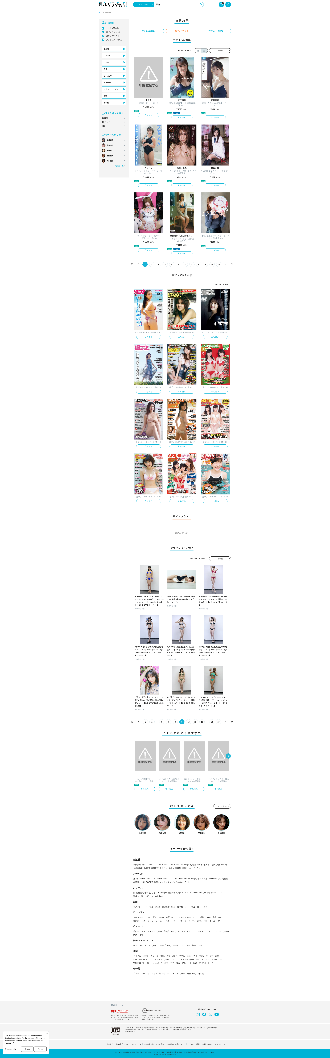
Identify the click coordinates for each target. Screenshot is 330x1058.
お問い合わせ (207, 1044)
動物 (192, 973)
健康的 (140, 921)
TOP (100, 12)
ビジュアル (108, 76)
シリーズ (107, 62)
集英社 (206, 864)
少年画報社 (138, 868)
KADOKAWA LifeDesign (179, 864)
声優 (199, 956)
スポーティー (175, 921)
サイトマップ (220, 1044)
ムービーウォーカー (197, 868)
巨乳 (158, 917)
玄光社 (193, 864)
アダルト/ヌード (206, 963)
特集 (103, 126)
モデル (185, 956)
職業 (105, 96)
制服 (155, 907)
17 (218, 722)
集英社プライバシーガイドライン (128, 1044)
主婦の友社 (215, 864)
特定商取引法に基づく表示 (154, 1044)
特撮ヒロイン (142, 963)
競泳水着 (169, 907)
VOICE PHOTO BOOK (192, 893)
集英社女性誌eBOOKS (143, 882)
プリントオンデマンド (212, 893)
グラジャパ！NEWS (114, 40)
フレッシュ (156, 921)
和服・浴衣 (200, 907)
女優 (172, 956)
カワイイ (204, 931)
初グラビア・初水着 (159, 973)
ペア (138, 945)
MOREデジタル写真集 (198, 879)
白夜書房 (177, 868)
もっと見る (222, 806)
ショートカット (188, 917)
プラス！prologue (159, 893)
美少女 (140, 931)
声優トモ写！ (139, 896)
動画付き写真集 (174, 893)
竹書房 (147, 868)
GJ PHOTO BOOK (179, 879)
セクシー (222, 931)
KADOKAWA (162, 864)
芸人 (176, 963)
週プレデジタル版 (113, 32)
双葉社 (185, 868)
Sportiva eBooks (183, 882)
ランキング (106, 122)
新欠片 (162, 868)
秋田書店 (137, 864)
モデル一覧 (119, 166)
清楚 (139, 935)
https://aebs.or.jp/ (130, 1031)
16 (212, 722)
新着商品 (105, 118)
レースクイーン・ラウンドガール (151, 959)
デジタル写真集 (112, 28)
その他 (106, 103)
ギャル (215, 921)
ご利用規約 (109, 1044)
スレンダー (142, 917)
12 (219, 264)
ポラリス (150, 896)
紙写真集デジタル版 (142, 893)
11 (212, 264)
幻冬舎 (200, 864)
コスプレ (140, 907)
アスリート (190, 963)
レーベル (107, 56)
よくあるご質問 (194, 1044)
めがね (183, 907)
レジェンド (161, 963)
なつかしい (186, 931)
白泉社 (169, 868)
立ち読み (149, 115)
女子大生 (213, 956)
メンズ (179, 973)
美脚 (206, 917)
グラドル (141, 956)
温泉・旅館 (195, 945)
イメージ (107, 82)
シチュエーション (111, 89)
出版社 (106, 49)
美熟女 (170, 931)
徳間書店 (155, 868)
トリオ (151, 945)
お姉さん (155, 931)
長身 (218, 917)
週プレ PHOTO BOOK (143, 879)
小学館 (224, 864)
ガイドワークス (149, 864)
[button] (228, 756)
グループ (165, 945)
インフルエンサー (212, 959)
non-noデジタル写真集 (218, 879)
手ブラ (140, 973)
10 (205, 264)
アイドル (158, 956)
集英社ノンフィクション (164, 882)
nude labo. (159, 896)
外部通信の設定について (176, 1044)
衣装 (105, 69)
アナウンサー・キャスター (185, 959)
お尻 (171, 917)
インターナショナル (196, 921)
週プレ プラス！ (112, 36)
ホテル (179, 945)
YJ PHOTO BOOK (162, 879)
